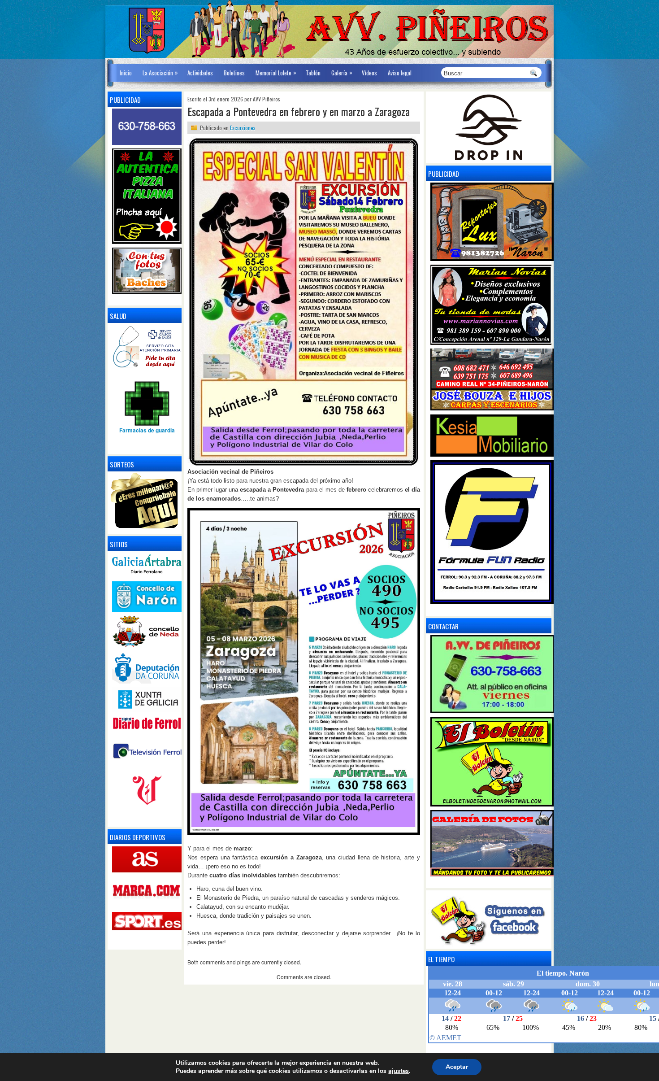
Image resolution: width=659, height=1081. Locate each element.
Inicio (126, 72)
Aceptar (457, 1067)
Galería (341, 72)
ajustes (398, 1071)
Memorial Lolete (276, 72)
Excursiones (243, 127)
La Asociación (160, 72)
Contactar (443, 626)
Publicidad (443, 174)
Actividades (200, 72)
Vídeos (369, 72)
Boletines (234, 72)
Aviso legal (400, 72)
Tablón (313, 72)
